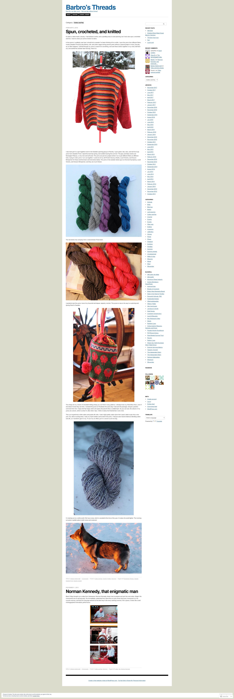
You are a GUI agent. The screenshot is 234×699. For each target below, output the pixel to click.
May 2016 (150, 125)
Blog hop (150, 207)
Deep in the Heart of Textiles (155, 294)
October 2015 (151, 142)
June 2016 (150, 122)
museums (150, 229)
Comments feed (152, 406)
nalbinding (150, 232)
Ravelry (149, 338)
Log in (149, 401)
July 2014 (150, 172)
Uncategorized (151, 254)
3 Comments (85, 578)
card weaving (151, 212)
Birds (148, 204)
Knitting (109, 578)
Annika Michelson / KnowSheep (152, 283)
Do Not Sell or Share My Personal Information (132, 680)
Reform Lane (151, 340)
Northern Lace (151, 323)
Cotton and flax (98, 578)
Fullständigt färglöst (153, 299)
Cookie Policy (36, 696)
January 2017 (151, 105)
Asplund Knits (151, 286)
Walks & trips (151, 256)
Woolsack (150, 360)
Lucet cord (150, 42)
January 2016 (151, 134)
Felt (148, 40)
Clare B (153, 55)
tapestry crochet (78, 581)
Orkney (149, 234)
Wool (148, 264)
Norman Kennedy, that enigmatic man (102, 591)
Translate (159, 421)
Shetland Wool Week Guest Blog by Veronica (154, 34)
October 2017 (151, 90)
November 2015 (152, 139)
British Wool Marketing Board (156, 291)
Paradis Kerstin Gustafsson (155, 330)
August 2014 (151, 169)
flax (120, 669)
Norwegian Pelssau (129, 578)
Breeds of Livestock (153, 289)
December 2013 (152, 189)
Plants (149, 237)
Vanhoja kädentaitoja (153, 357)
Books (149, 209)
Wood (149, 261)
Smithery (150, 244)
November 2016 (152, 110)
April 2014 (150, 179)
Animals (149, 202)
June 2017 (150, 92)
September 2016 (152, 115)
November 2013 (152, 191)
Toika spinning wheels (157, 68)
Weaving (150, 259)
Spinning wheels (152, 251)
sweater (136, 578)
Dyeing (149, 219)
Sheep (149, 239)
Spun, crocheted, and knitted (93, 31)
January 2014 (151, 186)
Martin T (153, 60)
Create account (151, 399)
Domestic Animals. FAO (154, 296)
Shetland (150, 242)
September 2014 (152, 167)
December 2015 (152, 137)
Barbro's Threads (91, 7)
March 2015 (150, 154)
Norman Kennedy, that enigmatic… (157, 62)
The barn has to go (152, 37)
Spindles (149, 246)
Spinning (114, 578)
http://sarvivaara (152, 306)
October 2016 (151, 112)
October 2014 (151, 164)
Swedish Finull (69, 581)
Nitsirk (149, 321)
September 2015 (152, 144)
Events (149, 222)
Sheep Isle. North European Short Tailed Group (154, 344)
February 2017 (151, 102)
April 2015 (150, 152)
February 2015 (151, 157)
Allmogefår (150, 277)
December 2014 (152, 159)
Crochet (75, 14)
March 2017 (150, 100)
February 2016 (151, 132)
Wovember (150, 266)
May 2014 (150, 176)
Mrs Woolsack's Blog (153, 318)
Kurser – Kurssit (84, 14)
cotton (116, 669)
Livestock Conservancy (154, 314)
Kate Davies (151, 311)
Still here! (150, 31)
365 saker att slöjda (153, 274)
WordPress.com (152, 409)
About (68, 14)
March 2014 (150, 181)
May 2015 (150, 149)
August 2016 (151, 117)
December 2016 (152, 107)
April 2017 (150, 97)
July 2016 (150, 120)
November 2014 (152, 162)
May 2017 (150, 95)
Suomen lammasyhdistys (155, 347)
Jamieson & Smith (152, 309)
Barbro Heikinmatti (75, 578)
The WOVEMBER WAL (156, 56)
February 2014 (151, 184)
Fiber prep (150, 224)
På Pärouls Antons (152, 333)
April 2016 (150, 127)
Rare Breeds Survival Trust (155, 335)
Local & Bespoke (152, 316)
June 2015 (150, 147)
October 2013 (151, 194)
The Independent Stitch (154, 352)
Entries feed (150, 404)
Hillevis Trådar (151, 304)
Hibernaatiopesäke (152, 301)
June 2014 (150, 174)
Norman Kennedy (125, 669)
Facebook (148, 368)
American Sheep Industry (155, 279)
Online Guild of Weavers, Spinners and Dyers (153, 327)
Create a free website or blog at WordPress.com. (103, 680)
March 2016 (150, 130)
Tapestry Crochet (152, 350)
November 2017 (152, 87)
